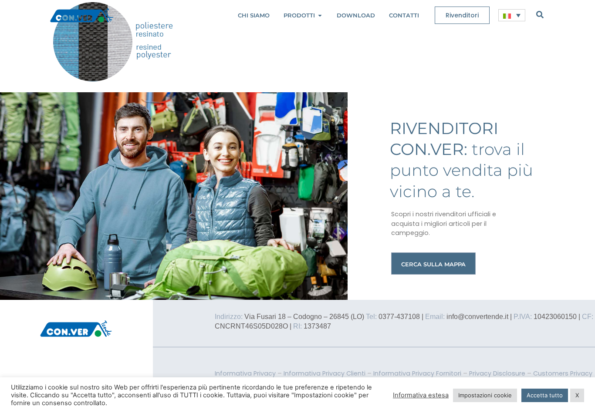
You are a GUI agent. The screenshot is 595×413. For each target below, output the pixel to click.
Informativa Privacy (245, 373)
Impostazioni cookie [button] (485, 395)
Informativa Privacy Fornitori (417, 373)
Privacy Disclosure (497, 373)
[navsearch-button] (540, 14)
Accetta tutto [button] (545, 395)
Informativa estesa (421, 395)
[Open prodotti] (320, 15)
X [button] (577, 395)
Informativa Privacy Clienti (324, 373)
